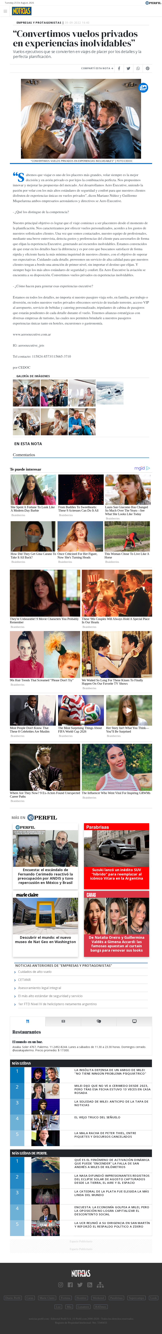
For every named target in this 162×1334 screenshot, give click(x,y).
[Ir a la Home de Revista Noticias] (21, 11)
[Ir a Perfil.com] (153, 2)
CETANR (24, 980)
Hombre (81, 1298)
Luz (58, 1306)
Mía (69, 1306)
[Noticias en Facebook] (70, 1285)
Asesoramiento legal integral (39, 988)
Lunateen (83, 1306)
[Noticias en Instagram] (60, 1285)
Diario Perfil (12, 1298)
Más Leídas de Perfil (29, 1153)
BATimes (100, 1306)
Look (153, 1298)
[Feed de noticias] (89, 1285)
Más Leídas (21, 1063)
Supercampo (136, 1298)
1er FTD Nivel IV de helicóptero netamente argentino (57, 1004)
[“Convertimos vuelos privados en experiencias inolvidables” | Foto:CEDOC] (26, 392)
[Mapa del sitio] (100, 1285)
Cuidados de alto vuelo (35, 972)
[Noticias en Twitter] (80, 1285)
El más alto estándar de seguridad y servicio (50, 996)
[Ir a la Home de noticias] (81, 1273)
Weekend (98, 1298)
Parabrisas (116, 1298)
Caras (29, 1298)
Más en (18, 817)
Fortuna (65, 1298)
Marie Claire (47, 1298)
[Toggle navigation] (6, 10)
